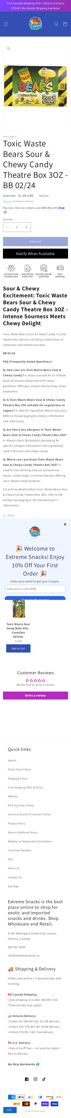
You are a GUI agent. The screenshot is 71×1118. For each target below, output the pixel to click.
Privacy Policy (16, 823)
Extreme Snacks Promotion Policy (29, 814)
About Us (14, 868)
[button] (6, 24)
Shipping (7, 201)
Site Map (13, 886)
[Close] (65, 524)
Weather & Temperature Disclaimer (30, 841)
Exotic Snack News (19, 769)
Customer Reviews (19, 850)
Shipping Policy (17, 778)
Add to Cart (18, 648)
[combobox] (10, 1110)
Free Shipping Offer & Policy (25, 787)
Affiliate (13, 796)
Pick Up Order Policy (21, 805)
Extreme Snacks (38, 1111)
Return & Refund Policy (22, 832)
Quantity (8, 219)
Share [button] (11, 515)
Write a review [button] (35, 695)
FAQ (10, 859)
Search (12, 760)
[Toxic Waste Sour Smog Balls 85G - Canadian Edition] (18, 604)
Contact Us (15, 877)
